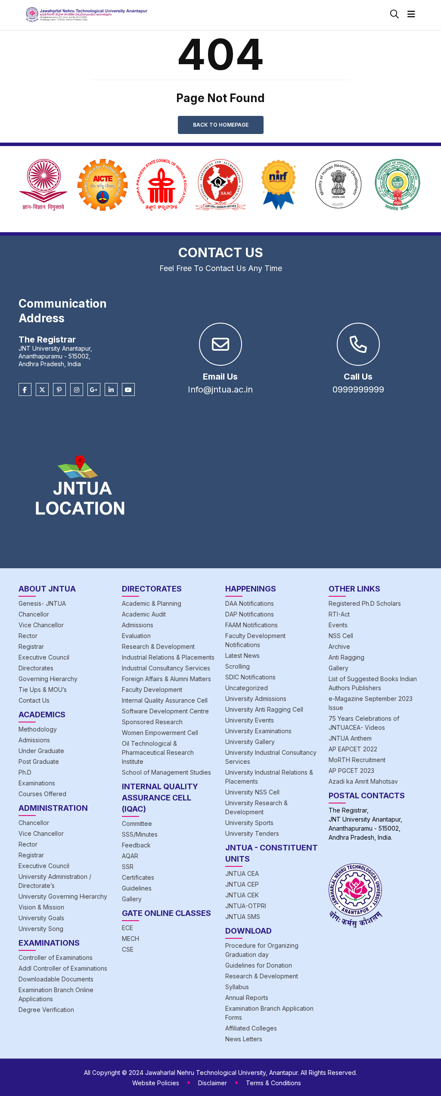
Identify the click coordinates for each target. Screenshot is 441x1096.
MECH (130, 938)
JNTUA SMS (242, 916)
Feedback (136, 845)
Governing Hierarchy (48, 678)
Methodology (38, 729)
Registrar (31, 646)
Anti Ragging (346, 657)
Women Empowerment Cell (160, 732)
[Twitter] (42, 389)
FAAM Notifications (251, 625)
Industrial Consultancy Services (166, 668)
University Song (41, 928)
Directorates (36, 668)
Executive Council (44, 657)
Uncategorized (246, 687)
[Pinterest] (59, 389)
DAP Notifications (249, 614)
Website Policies (155, 1083)
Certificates (138, 877)
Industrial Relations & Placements (168, 657)
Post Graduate (39, 761)
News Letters (243, 1039)
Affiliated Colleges (251, 1028)
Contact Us (34, 700)
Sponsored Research (152, 721)
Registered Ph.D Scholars (365, 603)
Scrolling (237, 666)
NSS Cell (341, 635)
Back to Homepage (220, 124)
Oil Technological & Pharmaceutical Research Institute (158, 752)
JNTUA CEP (242, 884)
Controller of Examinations (56, 957)
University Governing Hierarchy (63, 896)
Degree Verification (46, 1009)
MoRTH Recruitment (357, 759)
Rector (28, 635)
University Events (249, 720)
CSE (128, 949)
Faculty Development (152, 689)
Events (338, 625)
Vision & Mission (41, 907)
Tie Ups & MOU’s (43, 689)
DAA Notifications (249, 603)
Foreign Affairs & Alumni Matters (166, 678)
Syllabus (237, 986)
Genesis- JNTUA (42, 603)
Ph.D (25, 772)
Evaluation (136, 635)
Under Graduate (41, 750)
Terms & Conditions (273, 1083)
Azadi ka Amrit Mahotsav (363, 781)
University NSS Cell (252, 792)
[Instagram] (77, 389)
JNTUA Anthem (350, 738)
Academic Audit (144, 614)
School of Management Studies (166, 772)
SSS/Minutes (140, 834)
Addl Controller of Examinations (63, 968)
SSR (128, 866)
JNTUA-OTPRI (245, 905)
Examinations (37, 783)
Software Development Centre (165, 711)
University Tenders (252, 833)
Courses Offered (42, 793)
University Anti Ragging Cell (264, 709)
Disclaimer (212, 1083)
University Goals (41, 918)
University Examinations (258, 731)
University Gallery (250, 741)
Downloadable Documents (56, 979)
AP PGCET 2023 (351, 770)
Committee (137, 823)
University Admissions (255, 698)
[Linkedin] (111, 389)
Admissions (34, 740)
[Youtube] (128, 389)
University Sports (249, 822)
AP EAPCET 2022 (353, 749)
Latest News (242, 655)
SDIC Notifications (250, 677)
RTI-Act (339, 614)
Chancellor (34, 614)
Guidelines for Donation (258, 965)
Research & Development (158, 646)
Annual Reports (246, 997)
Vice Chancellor (41, 625)
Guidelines (137, 888)
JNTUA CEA (242, 873)
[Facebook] (25, 389)
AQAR (130, 855)
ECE (127, 927)
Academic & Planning (151, 603)
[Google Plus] (94, 389)
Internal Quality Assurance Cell (165, 700)
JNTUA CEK (242, 895)
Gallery (132, 899)
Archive (339, 646)
